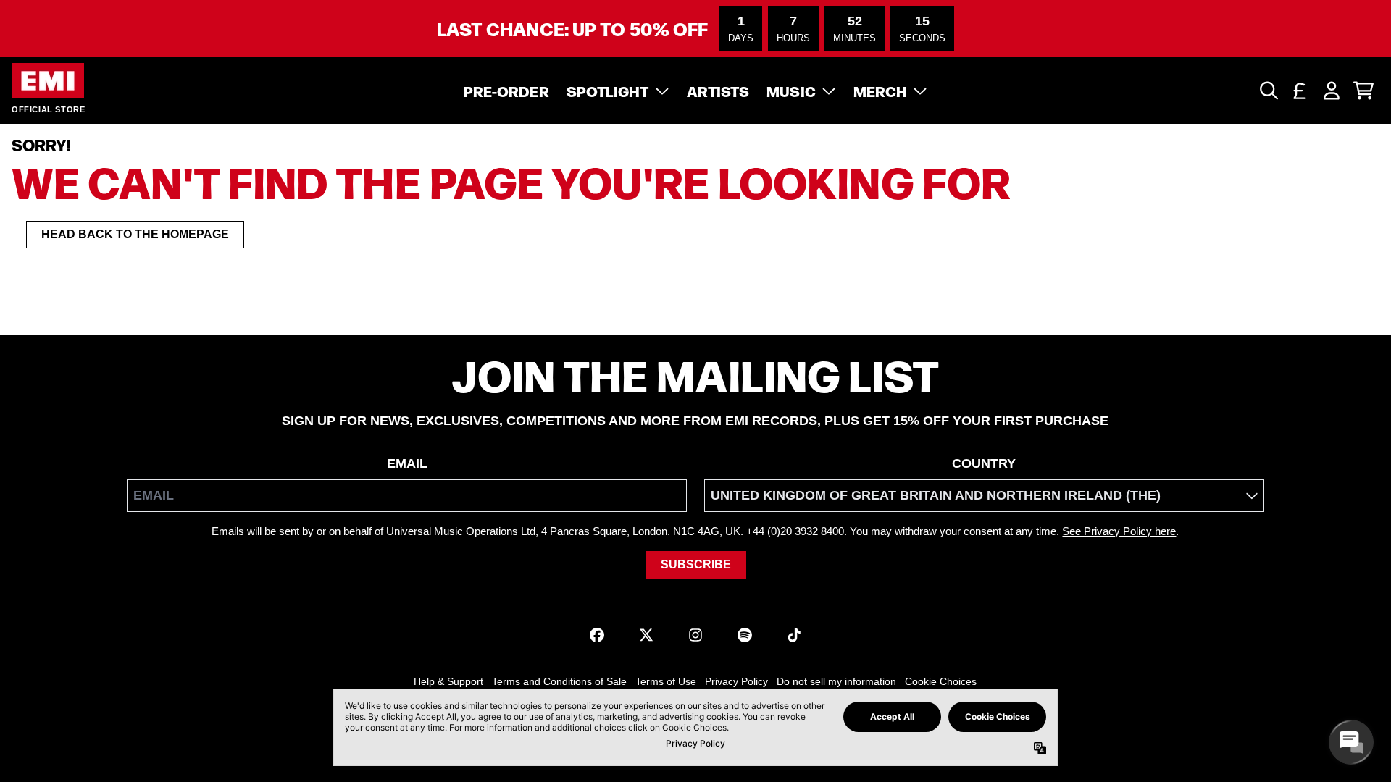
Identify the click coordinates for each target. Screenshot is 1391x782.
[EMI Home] (48, 80)
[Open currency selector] (1300, 90)
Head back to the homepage (135, 234)
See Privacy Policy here (1119, 531)
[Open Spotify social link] (745, 635)
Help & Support (448, 681)
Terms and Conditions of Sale (559, 681)
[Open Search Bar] (1268, 90)
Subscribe (696, 564)
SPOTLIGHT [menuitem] (608, 90)
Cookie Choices (941, 681)
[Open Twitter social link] (646, 635)
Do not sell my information (836, 681)
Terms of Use (665, 681)
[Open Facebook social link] (597, 635)
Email (407, 463)
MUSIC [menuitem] (791, 90)
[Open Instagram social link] (695, 635)
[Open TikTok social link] (794, 635)
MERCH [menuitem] (880, 90)
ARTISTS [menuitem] (718, 90)
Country (984, 463)
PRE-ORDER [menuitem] (506, 90)
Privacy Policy (736, 681)
